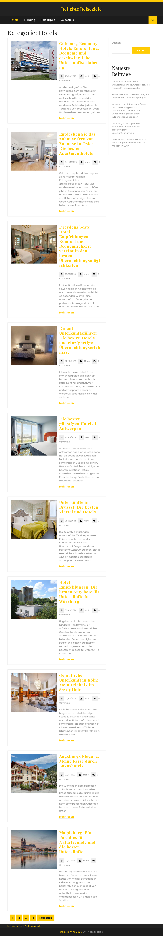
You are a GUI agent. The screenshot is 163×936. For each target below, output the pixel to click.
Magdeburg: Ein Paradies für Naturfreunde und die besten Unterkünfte (77, 842)
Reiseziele (67, 20)
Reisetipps (48, 20)
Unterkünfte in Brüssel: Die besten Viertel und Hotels (78, 507)
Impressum (14, 926)
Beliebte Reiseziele (81, 9)
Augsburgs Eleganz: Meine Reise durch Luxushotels (79, 761)
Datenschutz (33, 926)
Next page (45, 917)
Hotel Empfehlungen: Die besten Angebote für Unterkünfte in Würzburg (79, 591)
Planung (29, 20)
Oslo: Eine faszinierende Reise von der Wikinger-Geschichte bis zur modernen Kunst (129, 142)
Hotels (14, 20)
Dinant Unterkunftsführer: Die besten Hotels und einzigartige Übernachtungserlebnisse (79, 340)
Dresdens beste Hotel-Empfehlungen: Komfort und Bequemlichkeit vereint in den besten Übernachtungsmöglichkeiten (79, 246)
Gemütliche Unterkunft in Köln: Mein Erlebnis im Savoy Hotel (78, 682)
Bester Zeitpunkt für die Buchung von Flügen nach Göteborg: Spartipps (130, 96)
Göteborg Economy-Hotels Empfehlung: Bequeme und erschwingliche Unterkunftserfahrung (79, 55)
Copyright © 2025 (71, 931)
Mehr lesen (66, 118)
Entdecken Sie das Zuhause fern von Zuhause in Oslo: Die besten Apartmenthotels (77, 143)
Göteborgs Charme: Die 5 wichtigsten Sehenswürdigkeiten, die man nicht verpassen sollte (131, 84)
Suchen (116, 42)
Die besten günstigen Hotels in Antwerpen (79, 423)
